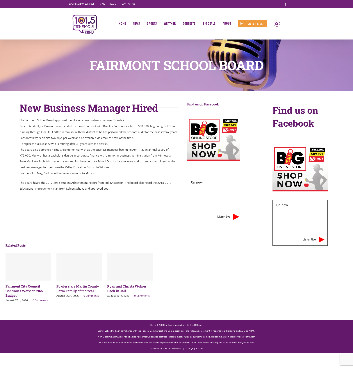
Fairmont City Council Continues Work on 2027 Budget (25, 291)
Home (153, 324)
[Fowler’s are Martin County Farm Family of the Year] (79, 267)
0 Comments (40, 300)
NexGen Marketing (172, 348)
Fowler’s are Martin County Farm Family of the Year (77, 288)
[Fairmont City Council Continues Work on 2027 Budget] (28, 267)
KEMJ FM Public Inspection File (174, 324)
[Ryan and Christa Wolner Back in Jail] (130, 267)
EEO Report (197, 324)
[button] (277, 23)
